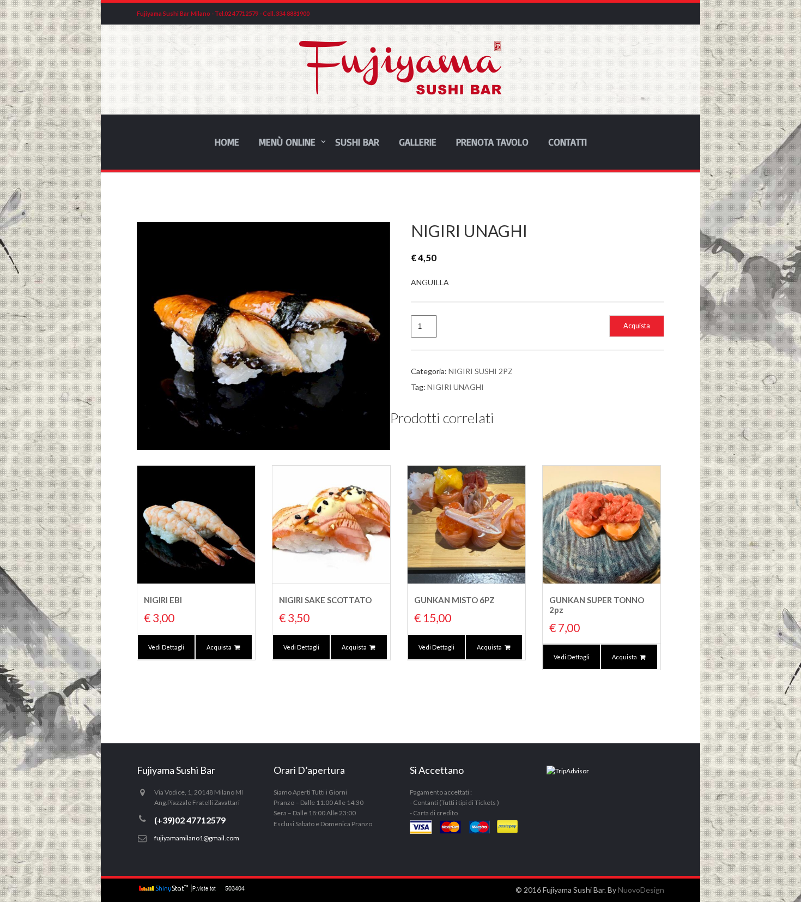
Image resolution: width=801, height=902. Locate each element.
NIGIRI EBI (163, 600)
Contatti (567, 142)
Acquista (636, 326)
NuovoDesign (641, 889)
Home (227, 142)
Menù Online (287, 142)
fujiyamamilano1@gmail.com (196, 838)
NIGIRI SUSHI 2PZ (480, 371)
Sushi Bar (357, 142)
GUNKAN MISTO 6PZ (454, 600)
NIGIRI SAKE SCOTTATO (325, 600)
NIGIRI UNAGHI (455, 387)
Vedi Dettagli (166, 647)
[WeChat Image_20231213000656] (263, 336)
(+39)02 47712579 (190, 820)
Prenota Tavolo (492, 142)
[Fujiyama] (400, 92)
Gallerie (417, 142)
